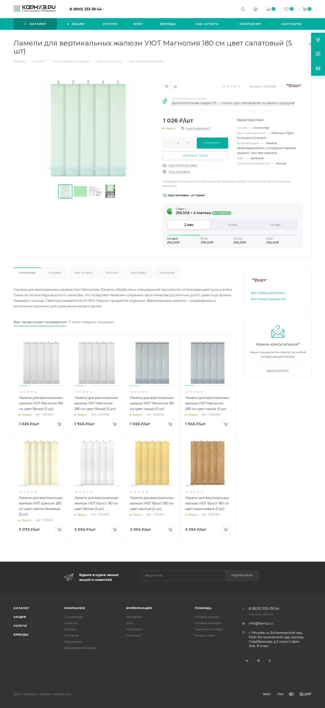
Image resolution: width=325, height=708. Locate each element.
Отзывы (55, 272)
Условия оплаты (207, 617)
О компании (73, 617)
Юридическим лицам (80, 647)
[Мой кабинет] (256, 10)
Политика (133, 635)
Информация (139, 608)
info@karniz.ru (261, 623)
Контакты (71, 635)
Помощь (203, 608)
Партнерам (73, 641)
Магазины (134, 617)
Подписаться (242, 575)
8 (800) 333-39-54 (86, 9)
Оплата (112, 272)
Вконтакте (247, 660)
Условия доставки (208, 623)
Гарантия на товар (209, 629)
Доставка (138, 272)
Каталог (21, 608)
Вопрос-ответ (205, 635)
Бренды (21, 634)
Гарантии (167, 272)
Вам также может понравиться (40, 322)
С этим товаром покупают (91, 322)
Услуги (20, 625)
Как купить (84, 272)
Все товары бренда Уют (268, 299)
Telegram (258, 660)
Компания (74, 608)
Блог (129, 623)
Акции (19, 617)
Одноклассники (269, 660)
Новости (70, 623)
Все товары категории (267, 293)
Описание (27, 272)
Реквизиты (134, 629)
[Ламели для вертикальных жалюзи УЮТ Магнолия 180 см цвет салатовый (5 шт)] (88, 129)
